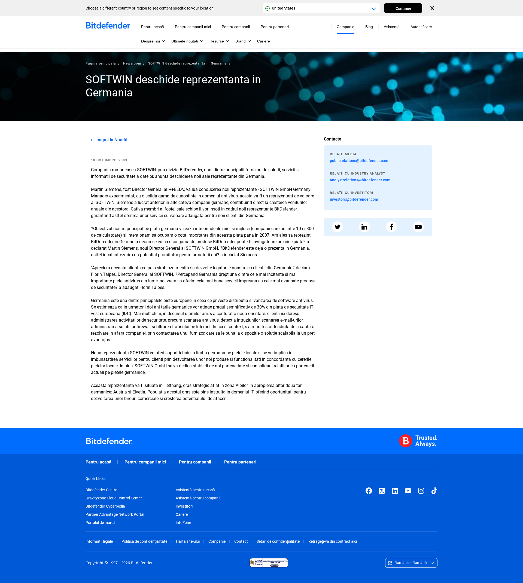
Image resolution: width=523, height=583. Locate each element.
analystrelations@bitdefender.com (360, 179)
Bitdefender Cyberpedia (105, 506)
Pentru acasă (98, 462)
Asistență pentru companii (198, 498)
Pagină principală (101, 63)
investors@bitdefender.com (354, 199)
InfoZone (183, 522)
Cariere (182, 514)
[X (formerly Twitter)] (382, 490)
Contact (241, 541)
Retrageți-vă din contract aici (332, 541)
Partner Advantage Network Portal (115, 514)
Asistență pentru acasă (195, 489)
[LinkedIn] (395, 490)
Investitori (184, 506)
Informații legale (99, 541)
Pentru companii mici (145, 462)
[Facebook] (369, 490)
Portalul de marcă (100, 522)
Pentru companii (195, 462)
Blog (369, 27)
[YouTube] (408, 490)
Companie (217, 541)
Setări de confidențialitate (278, 541)
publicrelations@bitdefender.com (359, 160)
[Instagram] (421, 490)
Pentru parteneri (240, 462)
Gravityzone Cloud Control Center (114, 498)
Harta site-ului (188, 541)
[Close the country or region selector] (432, 8)
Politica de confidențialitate (144, 541)
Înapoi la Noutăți (112, 139)
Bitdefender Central (102, 489)
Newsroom (132, 63)
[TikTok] (434, 490)
